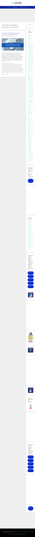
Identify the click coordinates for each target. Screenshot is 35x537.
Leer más (7, 61)
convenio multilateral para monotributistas (16, 71)
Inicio (6, 7)
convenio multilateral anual (16, 65)
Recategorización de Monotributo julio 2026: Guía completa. (30, 229)
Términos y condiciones (21, 531)
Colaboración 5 (30, 287)
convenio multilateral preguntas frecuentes (8, 72)
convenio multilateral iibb (17, 67)
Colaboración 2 (30, 276)
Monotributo (30, 119)
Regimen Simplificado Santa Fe (30, 151)
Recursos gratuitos (15, 7)
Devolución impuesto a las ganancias (30, 85)
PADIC (29, 127)
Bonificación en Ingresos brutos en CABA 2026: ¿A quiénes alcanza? (30, 240)
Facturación (30, 97)
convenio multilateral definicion (13, 66)
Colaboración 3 (30, 280)
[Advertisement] (17, 15)
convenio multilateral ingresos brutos (7, 68)
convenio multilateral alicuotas (6, 65)
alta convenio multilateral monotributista (9, 64)
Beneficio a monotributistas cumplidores (30, 46)
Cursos (9, 7)
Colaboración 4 (30, 283)
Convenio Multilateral (6, 63)
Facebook (19, 534)
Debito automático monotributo (30, 77)
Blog (29, 7)
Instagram (11, 534)
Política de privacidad (29, 531)
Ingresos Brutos (12, 63)
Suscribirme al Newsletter (31, 180)
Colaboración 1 (30, 273)
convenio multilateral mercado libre (14, 70)
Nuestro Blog (23, 534)
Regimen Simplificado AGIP (30, 144)
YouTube (14, 534)
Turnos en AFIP (30, 158)
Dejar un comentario (6, 74)
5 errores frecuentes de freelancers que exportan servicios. (30, 235)
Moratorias (30, 121)
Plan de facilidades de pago (30, 136)
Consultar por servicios (30, 508)
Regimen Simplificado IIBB (30, 147)
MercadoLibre (30, 114)
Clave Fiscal (30, 56)
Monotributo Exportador (23, 7)
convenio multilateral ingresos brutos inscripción (12, 69)
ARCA (29, 44)
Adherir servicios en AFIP (30, 35)
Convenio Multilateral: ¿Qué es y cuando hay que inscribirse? (11, 33)
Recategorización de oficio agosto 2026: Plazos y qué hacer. (30, 223)
